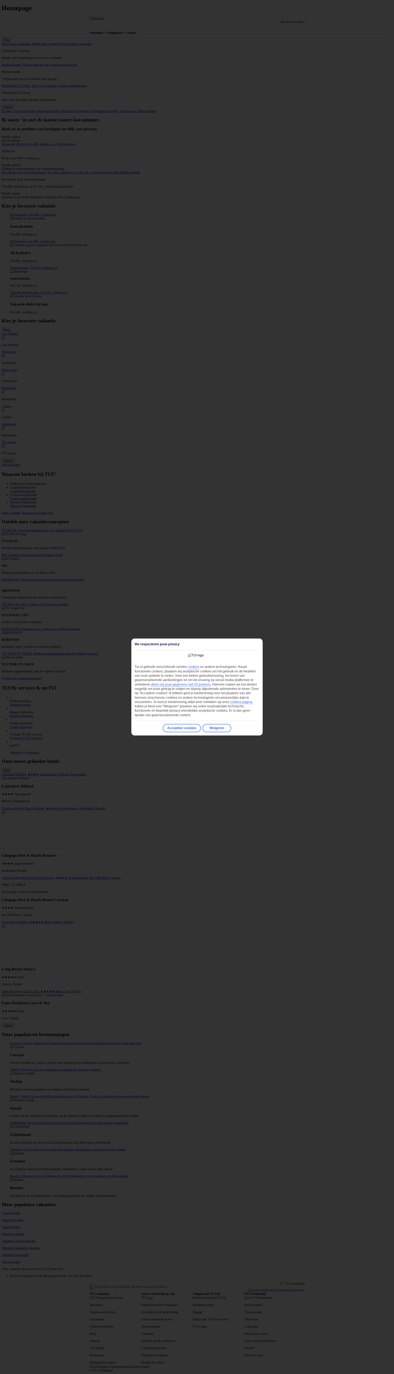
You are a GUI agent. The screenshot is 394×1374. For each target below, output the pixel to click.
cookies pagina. (241, 702)
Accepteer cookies (181, 728)
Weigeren (217, 728)
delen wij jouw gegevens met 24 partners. (181, 684)
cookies (193, 667)
